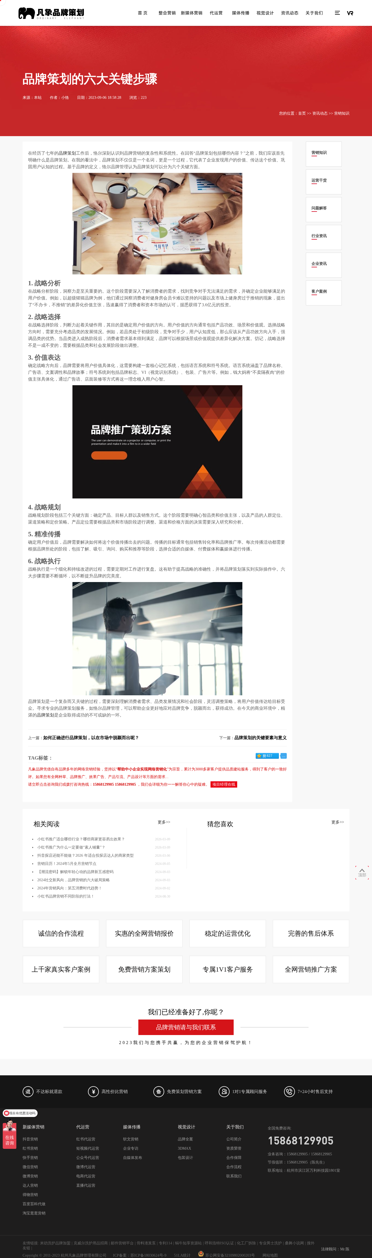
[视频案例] (350, 13)
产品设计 (134, 777)
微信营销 (30, 1167)
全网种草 (58, 777)
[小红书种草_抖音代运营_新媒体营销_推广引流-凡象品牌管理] (51, 13)
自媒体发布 (132, 1158)
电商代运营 (85, 1176)
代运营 (216, 13)
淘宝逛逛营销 (34, 1213)
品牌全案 (185, 1139)
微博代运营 (85, 1167)
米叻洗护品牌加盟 (55, 1243)
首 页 (143, 13)
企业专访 (130, 1148)
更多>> (164, 822)
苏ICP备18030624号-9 (148, 1255)
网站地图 (270, 1255)
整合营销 (167, 13)
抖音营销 (30, 1139)
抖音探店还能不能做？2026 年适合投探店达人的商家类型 (85, 855)
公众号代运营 (87, 1158)
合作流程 (234, 1167)
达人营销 (30, 1185)
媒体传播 (240, 13)
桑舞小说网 (294, 1243)
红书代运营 (85, 1139)
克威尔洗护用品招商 (91, 1243)
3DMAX (184, 1148)
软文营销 (130, 1139)
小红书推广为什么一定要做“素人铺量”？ (71, 847)
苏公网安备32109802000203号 (230, 1255)
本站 (38, 98)
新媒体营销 (192, 13)
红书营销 (30, 1148)
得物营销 (30, 1195)
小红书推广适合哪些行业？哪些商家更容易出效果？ (81, 839)
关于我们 (314, 13)
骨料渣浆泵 (146, 1243)
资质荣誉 (234, 1148)
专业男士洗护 (270, 1243)
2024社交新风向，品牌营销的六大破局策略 (73, 880)
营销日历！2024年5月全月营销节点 (66, 864)
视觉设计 (265, 13)
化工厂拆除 (246, 1243)
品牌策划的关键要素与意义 (260, 737)
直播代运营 (85, 1185)
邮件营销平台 (122, 1243)
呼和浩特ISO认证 (219, 1243)
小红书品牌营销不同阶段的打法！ (65, 896)
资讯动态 (289, 13)
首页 (302, 113)
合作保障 (234, 1158)
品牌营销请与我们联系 (186, 1027)
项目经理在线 (223, 784)
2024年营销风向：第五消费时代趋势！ (69, 888)
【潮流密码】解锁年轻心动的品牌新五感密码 (75, 872)
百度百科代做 (34, 1204)
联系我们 (234, 1176)
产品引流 (115, 777)
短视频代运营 (87, 1148)
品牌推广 (77, 777)
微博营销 (30, 1176)
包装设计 (185, 1158)
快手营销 (30, 1158)
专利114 (165, 1243)
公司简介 (234, 1139)
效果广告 (96, 777)
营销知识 (341, 113)
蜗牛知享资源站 (188, 1243)
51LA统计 (182, 1255)
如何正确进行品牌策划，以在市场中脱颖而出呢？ (91, 737)
